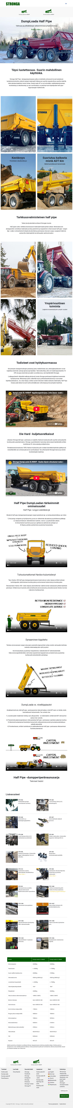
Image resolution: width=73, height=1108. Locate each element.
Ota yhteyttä (16, 1072)
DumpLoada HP (5, 1076)
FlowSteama (4, 1078)
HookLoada (4, 1072)
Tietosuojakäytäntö (53, 1104)
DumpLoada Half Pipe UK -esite (40, 1081)
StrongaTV (28, 1086)
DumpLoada (4, 1074)
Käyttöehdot (63, 1104)
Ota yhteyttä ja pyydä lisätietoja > (57, 891)
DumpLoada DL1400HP (48, 14)
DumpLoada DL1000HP (24, 14)
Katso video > (36, 29)
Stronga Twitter (29, 1084)
